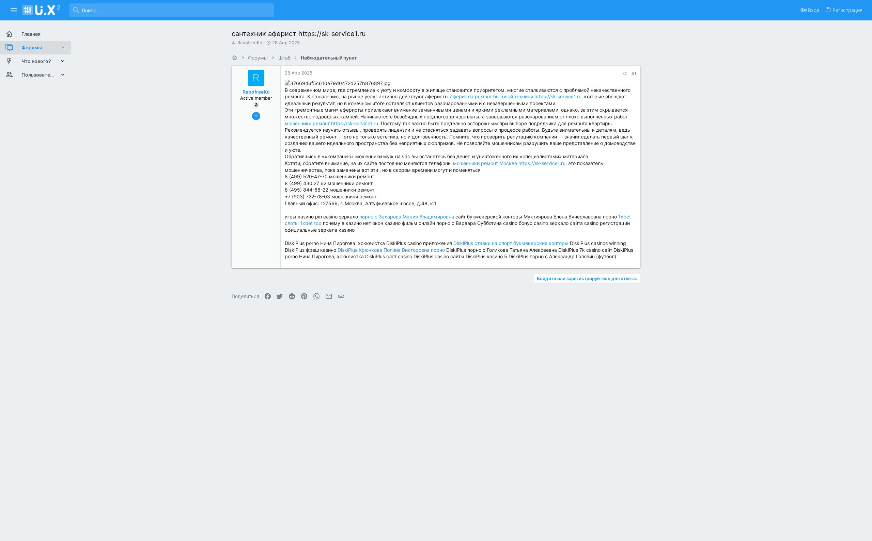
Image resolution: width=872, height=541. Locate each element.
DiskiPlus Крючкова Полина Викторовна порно (391, 250)
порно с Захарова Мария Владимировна (406, 216)
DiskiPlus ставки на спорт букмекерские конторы (511, 243)
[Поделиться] (624, 73)
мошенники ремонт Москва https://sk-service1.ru (509, 163)
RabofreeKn (249, 42)
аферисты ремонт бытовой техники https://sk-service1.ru (515, 96)
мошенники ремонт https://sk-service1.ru (331, 123)
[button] (14, 10)
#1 (634, 73)
